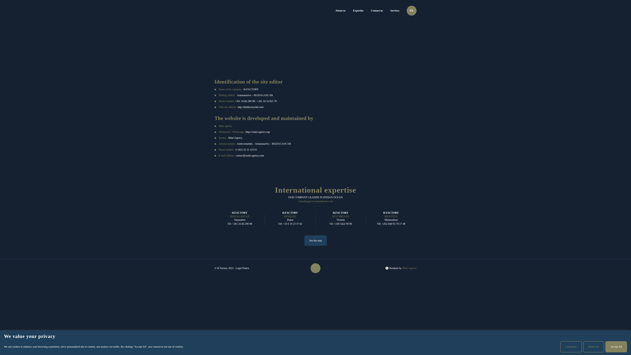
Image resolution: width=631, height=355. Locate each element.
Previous (216, 219)
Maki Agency (409, 268)
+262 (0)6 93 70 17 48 (393, 223)
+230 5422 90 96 (343, 223)
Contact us (377, 10)
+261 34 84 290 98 (245, 101)
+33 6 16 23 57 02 (292, 223)
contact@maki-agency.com (250, 155)
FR (411, 10)
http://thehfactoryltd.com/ (251, 107)
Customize (571, 346)
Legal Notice (242, 268)
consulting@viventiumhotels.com (315, 201)
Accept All (616, 346)
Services (394, 10)
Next (414, 219)
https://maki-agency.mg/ (257, 131)
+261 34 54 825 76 (267, 101)
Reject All (593, 346)
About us (340, 10)
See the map (315, 240)
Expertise (358, 10)
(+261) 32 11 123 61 (246, 149)
